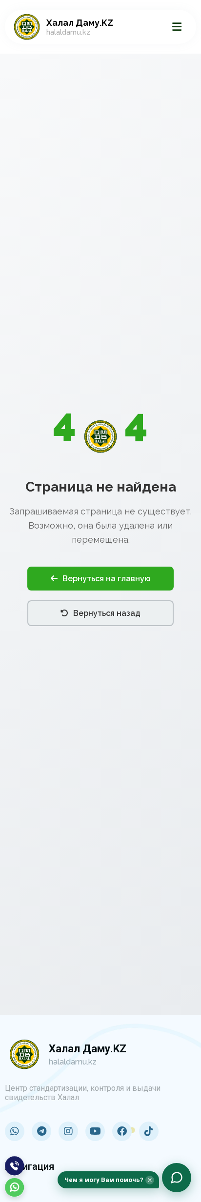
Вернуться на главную (106, 578)
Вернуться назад (107, 613)
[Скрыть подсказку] (149, 1180)
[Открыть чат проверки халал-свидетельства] (176, 1177)
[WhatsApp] (14, 1187)
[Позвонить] (14, 1166)
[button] (108, 1179)
